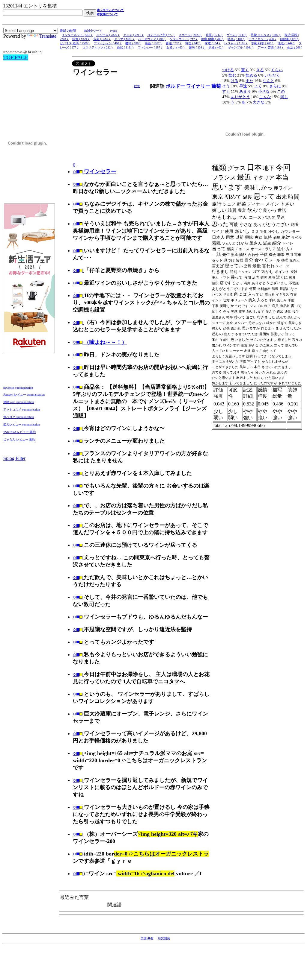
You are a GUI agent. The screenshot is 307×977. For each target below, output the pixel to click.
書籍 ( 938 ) (133, 43)
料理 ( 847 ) (193, 43)
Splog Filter (14, 458)
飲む (232, 75)
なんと (268, 80)
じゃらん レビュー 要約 (19, 439)
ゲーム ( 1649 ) (237, 35)
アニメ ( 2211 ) (133, 35)
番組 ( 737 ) (174, 43)
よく (258, 86)
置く (245, 70)
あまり (245, 91)
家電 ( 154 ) (213, 43)
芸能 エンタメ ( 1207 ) (266, 35)
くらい (277, 70)
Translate (47, 36)
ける (234, 80)
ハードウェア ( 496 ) (152, 39)
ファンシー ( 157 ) (150, 47)
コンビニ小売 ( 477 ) (161, 35)
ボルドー (176, 86)
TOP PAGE (15, 57)
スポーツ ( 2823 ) (190, 35)
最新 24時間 (68, 30)
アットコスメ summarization (21, 409)
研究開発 (164, 938)
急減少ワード (93, 30)
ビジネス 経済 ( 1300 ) (75, 43)
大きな (258, 102)
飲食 (137, 86)
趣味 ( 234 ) (197, 47)
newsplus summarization (18, 387)
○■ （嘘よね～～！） (100, 342)
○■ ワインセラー (94, 171)
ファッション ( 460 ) (108, 43)
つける (228, 70)
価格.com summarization (18, 402)
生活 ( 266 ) (294, 47)
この (281, 91)
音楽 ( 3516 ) (102, 39)
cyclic (114, 30)
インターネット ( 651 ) (77, 35)
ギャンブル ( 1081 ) (241, 47)
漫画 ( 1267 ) (153, 43)
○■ (76, 184)
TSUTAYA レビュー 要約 (19, 432)
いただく (272, 75)
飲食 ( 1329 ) (81, 39)
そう (226, 86)
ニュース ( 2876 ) (108, 35)
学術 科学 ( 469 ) (262, 43)
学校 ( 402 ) (216, 47)
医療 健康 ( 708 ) (212, 39)
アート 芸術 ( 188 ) (271, 47)
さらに (275, 86)
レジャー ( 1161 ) (236, 43)
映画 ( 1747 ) (214, 35)
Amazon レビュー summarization (24, 394)
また (249, 80)
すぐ (226, 91)
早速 (243, 86)
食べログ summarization (18, 417)
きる (260, 70)
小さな (264, 91)
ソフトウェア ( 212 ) (184, 39)
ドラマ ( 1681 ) (124, 39)
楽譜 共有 (147, 938)
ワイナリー (198, 86)
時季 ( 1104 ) (236, 39)
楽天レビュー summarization (21, 424)
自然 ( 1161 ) (125, 47)
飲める (251, 75)
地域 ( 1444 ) (286, 43)
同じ (284, 97)
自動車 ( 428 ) (289, 39)
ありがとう (240, 97)
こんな (265, 97)
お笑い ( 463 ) (175, 47)
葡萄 (216, 86)
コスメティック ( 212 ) (97, 47)
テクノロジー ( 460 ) (262, 39)
